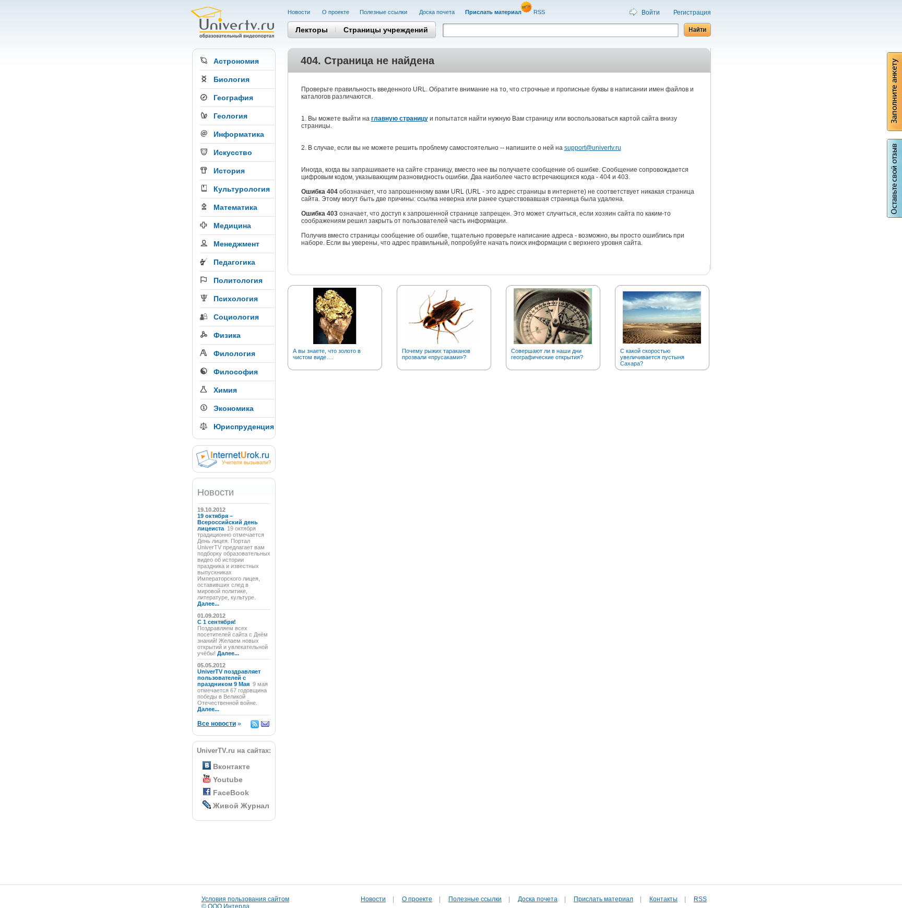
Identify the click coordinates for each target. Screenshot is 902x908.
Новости (300, 12)
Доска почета (437, 12)
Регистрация (692, 12)
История (229, 171)
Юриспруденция (243, 426)
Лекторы (311, 30)
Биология (231, 79)
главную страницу (399, 118)
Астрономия (236, 61)
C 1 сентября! (217, 622)
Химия (225, 390)
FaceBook (231, 792)
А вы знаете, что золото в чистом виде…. (327, 354)
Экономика (233, 408)
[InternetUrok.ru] (233, 465)
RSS (540, 12)
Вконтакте (231, 766)
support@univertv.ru (592, 147)
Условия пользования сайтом (245, 899)
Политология (238, 280)
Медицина (232, 225)
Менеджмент (236, 244)
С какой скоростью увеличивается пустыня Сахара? (652, 357)
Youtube (228, 779)
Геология (230, 116)
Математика (235, 207)
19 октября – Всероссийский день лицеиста (227, 522)
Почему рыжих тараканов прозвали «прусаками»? (436, 354)
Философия (235, 372)
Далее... (208, 603)
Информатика (238, 134)
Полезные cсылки (384, 12)
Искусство (232, 152)
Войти (651, 12)
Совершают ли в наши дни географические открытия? (547, 354)
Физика (227, 335)
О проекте (335, 12)
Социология (236, 317)
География (233, 97)
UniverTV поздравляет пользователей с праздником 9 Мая (228, 677)
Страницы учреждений (385, 30)
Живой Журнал (241, 805)
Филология (234, 353)
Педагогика (234, 262)
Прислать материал (603, 899)
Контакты (663, 899)
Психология (235, 298)
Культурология (241, 189)
